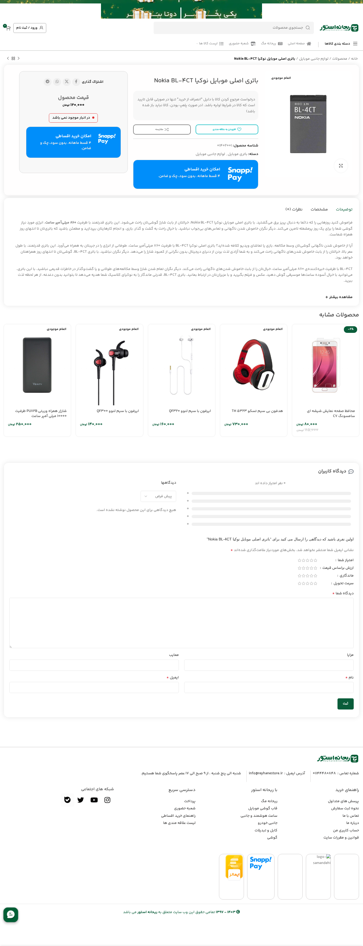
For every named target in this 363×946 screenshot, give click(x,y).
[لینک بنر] (189, 9)
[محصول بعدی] (8, 58)
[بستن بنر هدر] (6, 9)
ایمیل (172, 678)
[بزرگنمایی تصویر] (341, 165)
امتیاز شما (345, 560)
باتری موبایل (237, 154)
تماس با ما (351, 816)
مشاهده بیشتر (341, 297)
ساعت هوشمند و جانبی (258, 816)
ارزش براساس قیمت (338, 568)
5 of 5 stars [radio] (299, 560)
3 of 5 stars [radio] (307, 560)
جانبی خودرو (267, 823)
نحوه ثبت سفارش (345, 808)
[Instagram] (107, 800)
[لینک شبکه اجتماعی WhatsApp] (57, 82)
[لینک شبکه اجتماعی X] (67, 82)
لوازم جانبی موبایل (313, 59)
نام (349, 678)
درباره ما (352, 823)
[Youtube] (94, 800)
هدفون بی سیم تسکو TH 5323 (257, 411)
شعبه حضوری (185, 808)
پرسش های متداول (343, 801)
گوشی (272, 838)
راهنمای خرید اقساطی (178, 816)
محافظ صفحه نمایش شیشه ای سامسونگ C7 (331, 413)
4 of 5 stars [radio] (303, 560)
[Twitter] (80, 800)
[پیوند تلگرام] (48, 82)
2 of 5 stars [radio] (311, 560)
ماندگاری (346, 576)
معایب (174, 655)
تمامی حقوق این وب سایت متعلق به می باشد (179, 912)
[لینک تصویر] (337, 759)
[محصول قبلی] (18, 58)
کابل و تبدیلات (266, 830)
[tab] (344, 209)
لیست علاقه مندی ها (179, 823)
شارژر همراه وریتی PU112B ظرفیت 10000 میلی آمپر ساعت (41, 413)
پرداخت (190, 801)
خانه (354, 59)
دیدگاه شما (343, 593)
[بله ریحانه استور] (67, 800)
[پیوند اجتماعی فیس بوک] (76, 82)
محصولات (339, 59)
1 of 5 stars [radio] (315, 560)
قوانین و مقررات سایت (341, 838)
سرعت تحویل (343, 584)
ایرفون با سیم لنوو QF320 (190, 411)
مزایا (350, 655)
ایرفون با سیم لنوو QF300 (118, 411)
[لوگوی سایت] (339, 28)
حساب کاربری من (346, 830)
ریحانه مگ (269, 801)
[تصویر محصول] (325, 364)
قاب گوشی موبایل (262, 808)
